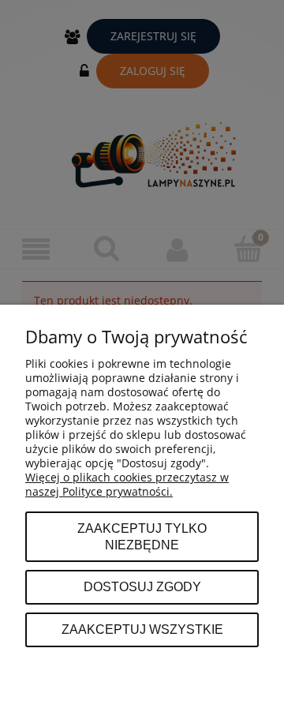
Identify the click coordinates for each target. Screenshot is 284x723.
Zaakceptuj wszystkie (142, 629)
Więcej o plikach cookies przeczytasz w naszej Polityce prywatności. (127, 484)
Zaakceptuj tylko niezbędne (142, 537)
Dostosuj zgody (142, 586)
